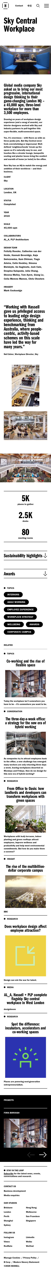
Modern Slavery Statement (26, 1262)
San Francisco (33, 1216)
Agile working (16, 602)
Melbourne (31, 1212)
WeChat (30, 1246)
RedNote (8, 1246)
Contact (19, 5)
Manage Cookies (12, 1257)
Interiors (13, 594)
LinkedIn (30, 1237)
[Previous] (31, 1155)
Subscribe (8, 1173)
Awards (34, 624)
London (7, 1212)
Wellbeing (13, 624)
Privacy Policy (30, 1257)
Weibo (29, 1241)
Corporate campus (19, 631)
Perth (6, 1216)
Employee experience (20, 609)
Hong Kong (31, 1207)
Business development (15, 1191)
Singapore (31, 1220)
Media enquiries (12, 1195)
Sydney (7, 1225)
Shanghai (8, 1220)
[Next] (43, 1155)
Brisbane (8, 1207)
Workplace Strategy (20, 616)
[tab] (25, 555)
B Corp (7, 1262)
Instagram (9, 1237)
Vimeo (7, 1241)
